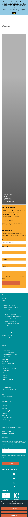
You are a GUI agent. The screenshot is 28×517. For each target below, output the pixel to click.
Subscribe (5, 437)
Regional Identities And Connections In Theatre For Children (12, 219)
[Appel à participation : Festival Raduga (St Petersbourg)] (14, 119)
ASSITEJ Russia (8, 194)
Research (4, 413)
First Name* (5, 246)
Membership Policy (7, 401)
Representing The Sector (8, 411)
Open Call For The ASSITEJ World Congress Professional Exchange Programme (13, 211)
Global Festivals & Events (8, 433)
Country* (4, 259)
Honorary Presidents (7, 396)
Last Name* (5, 253)
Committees (5, 361)
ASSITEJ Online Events (8, 431)
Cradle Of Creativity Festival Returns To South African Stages (12, 223)
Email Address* (6, 240)
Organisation (5, 266)
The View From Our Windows (10, 214)
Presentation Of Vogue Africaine (11, 216)
